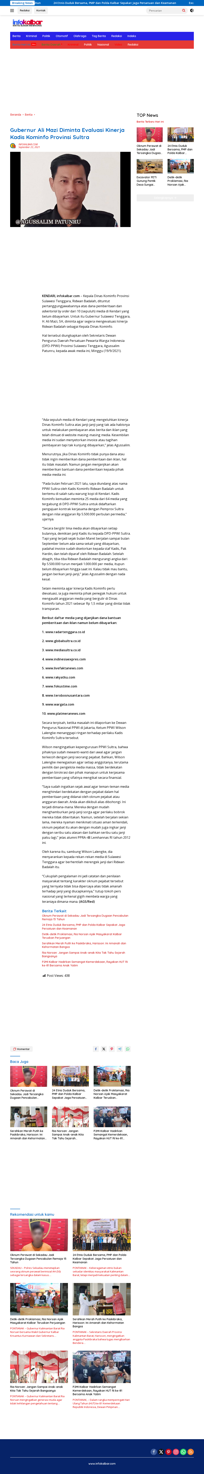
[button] (184, 10)
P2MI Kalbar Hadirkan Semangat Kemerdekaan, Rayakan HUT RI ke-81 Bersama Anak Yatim (85, 963)
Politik (46, 36)
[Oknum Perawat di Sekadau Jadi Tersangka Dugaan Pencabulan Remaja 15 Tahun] (28, 1076)
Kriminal (31, 36)
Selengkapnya (164, 198)
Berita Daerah (51, 44)
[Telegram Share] (120, 1049)
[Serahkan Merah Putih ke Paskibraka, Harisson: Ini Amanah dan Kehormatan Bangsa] (28, 1116)
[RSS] (190, 1452)
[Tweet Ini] (104, 1049)
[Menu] (13, 10)
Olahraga (80, 36)
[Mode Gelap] (192, 10)
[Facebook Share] (96, 1049)
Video (118, 44)
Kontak (40, 10)
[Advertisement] (102, 80)
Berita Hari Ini (21, 44)
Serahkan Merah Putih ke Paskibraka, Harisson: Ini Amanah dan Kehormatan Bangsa (84, 945)
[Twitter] (161, 1452)
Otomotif (62, 36)
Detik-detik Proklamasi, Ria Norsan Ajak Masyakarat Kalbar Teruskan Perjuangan (82, 936)
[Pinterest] (168, 1452)
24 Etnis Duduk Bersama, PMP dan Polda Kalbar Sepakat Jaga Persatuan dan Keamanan (76, 3)
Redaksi (25, 10)
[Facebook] (154, 1452)
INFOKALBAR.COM (28, 144)
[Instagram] (176, 1452)
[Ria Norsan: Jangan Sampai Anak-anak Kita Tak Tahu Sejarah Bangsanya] (70, 1116)
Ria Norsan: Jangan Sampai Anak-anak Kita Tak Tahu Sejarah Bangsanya (83, 954)
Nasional (103, 44)
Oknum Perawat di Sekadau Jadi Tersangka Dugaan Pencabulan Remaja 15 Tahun (85, 917)
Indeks (132, 36)
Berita (17, 36)
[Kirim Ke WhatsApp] (128, 1049)
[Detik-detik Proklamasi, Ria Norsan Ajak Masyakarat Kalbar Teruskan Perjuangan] (112, 1076)
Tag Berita (99, 36)
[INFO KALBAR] (27, 23)
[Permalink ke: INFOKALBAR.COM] (13, 145)
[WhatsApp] (183, 1452)
